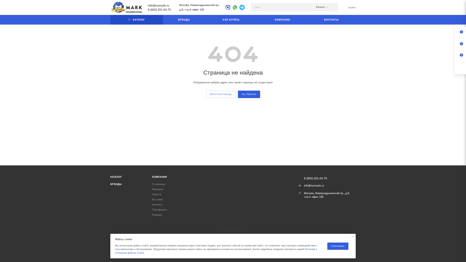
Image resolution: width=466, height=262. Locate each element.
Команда (157, 214)
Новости (156, 194)
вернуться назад (220, 94)
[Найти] (333, 7)
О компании (158, 184)
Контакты (157, 204)
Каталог (116, 177)
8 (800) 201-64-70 (159, 9)
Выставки (157, 199)
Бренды (116, 184)
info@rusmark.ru (158, 5)
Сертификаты (159, 209)
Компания (159, 177)
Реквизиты (158, 189)
